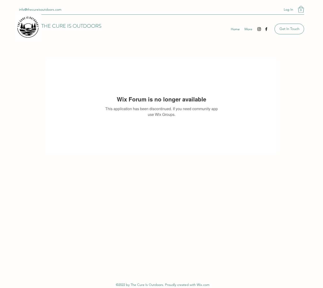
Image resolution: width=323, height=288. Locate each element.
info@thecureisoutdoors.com (40, 9)
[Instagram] (259, 29)
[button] (301, 9)
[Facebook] (266, 29)
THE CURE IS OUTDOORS (71, 26)
